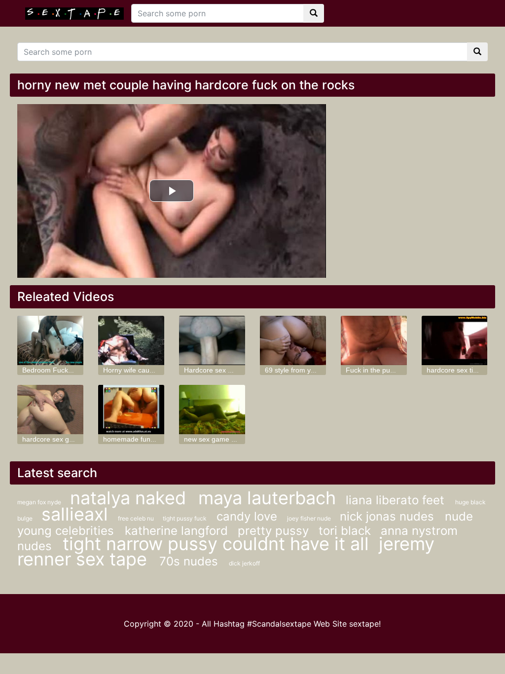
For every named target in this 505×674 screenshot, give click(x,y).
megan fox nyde (40, 502)
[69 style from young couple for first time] (293, 340)
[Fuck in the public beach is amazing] (374, 340)
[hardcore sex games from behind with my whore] (50, 409)
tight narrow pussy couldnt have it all (216, 544)
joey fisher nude (309, 518)
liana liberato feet (397, 500)
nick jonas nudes (388, 516)
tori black (345, 531)
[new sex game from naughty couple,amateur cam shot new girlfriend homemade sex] (212, 409)
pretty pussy (273, 531)
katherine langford (176, 531)
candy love (246, 516)
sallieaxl (74, 514)
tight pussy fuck (185, 518)
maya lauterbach (267, 498)
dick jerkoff (244, 563)
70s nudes (190, 561)
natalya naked (130, 498)
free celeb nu (136, 518)
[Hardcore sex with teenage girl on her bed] (212, 340)
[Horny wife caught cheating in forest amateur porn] (131, 340)
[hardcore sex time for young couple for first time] (455, 340)
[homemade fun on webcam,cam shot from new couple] (131, 409)
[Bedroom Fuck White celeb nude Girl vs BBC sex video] (50, 340)
